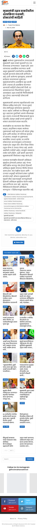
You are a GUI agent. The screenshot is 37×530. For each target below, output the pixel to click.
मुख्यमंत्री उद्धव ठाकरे (9, 215)
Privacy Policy (22, 519)
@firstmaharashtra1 (18, 469)
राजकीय (14, 22)
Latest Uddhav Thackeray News (13, 201)
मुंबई (10, 22)
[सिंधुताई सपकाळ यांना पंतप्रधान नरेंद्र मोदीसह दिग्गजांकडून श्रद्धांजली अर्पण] (10, 431)
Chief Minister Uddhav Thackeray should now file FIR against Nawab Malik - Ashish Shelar (18, 198)
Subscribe (19, 242)
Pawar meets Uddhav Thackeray (13, 204)
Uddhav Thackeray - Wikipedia (12, 213)
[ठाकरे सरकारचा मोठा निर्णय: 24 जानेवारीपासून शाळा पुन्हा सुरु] (10, 311)
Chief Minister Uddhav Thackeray (16, 194)
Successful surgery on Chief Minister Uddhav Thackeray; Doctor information (16, 207)
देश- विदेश (22, 354)
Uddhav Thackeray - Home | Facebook (14, 210)
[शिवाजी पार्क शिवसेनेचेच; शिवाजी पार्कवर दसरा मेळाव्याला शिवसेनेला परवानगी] (10, 287)
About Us (13, 519)
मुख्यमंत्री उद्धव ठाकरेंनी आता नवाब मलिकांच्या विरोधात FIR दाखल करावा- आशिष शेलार (17, 219)
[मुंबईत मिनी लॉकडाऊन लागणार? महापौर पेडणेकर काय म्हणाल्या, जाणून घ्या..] (10, 383)
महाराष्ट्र (5, 22)
